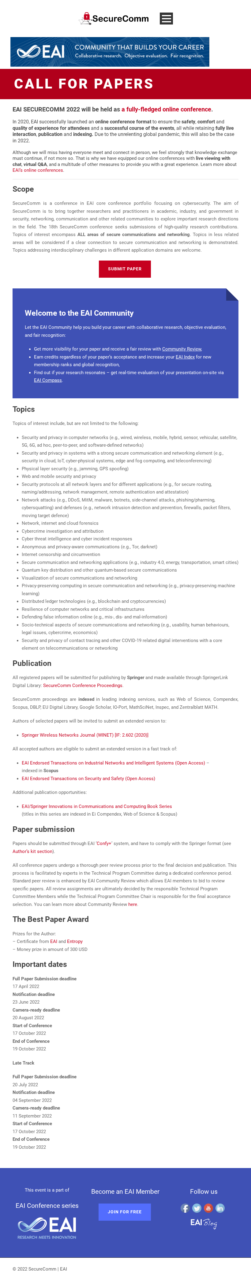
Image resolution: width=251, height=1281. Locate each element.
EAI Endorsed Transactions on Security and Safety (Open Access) (88, 778)
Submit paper (125, 268)
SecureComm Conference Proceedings (82, 685)
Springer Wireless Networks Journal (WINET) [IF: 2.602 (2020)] (85, 735)
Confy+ (104, 843)
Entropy (75, 941)
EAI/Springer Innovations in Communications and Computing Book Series (97, 806)
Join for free (125, 1211)
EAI (53, 941)
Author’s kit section (32, 851)
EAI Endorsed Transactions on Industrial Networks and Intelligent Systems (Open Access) (113, 763)
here (132, 904)
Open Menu (166, 18)
